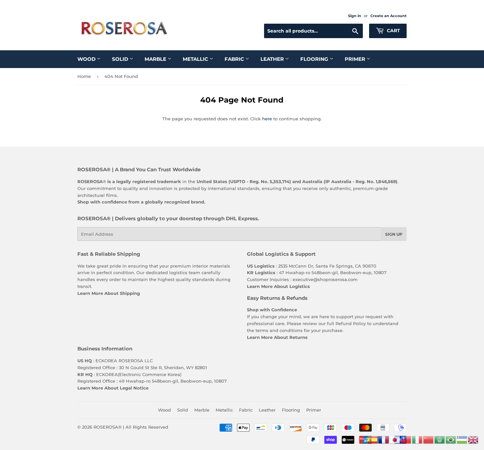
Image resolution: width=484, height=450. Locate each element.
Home (84, 76)
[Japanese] (395, 439)
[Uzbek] (462, 439)
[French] (384, 439)
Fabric (235, 59)
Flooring (315, 59)
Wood (87, 59)
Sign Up (393, 234)
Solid (120, 59)
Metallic (196, 59)
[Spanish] (372, 439)
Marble (156, 59)
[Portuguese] (451, 439)
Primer (355, 59)
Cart (393, 31)
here (267, 118)
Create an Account (388, 15)
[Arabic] (439, 439)
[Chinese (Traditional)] (406, 439)
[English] (473, 439)
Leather (272, 59)
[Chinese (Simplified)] (428, 439)
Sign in (354, 15)
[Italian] (417, 439)
